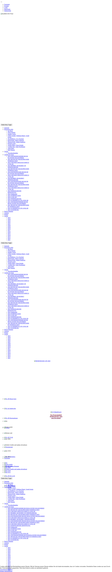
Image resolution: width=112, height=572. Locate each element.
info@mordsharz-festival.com (56, 475)
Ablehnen (9, 569)
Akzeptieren (3, 569)
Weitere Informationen (6, 571)
